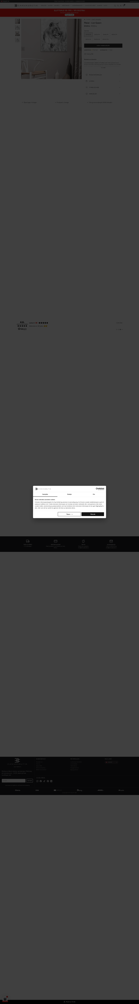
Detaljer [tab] (69, 494)
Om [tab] (94, 494)
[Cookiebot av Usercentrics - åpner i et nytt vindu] (97, 489)
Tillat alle (92, 514)
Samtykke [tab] (45, 494)
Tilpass (68, 514)
